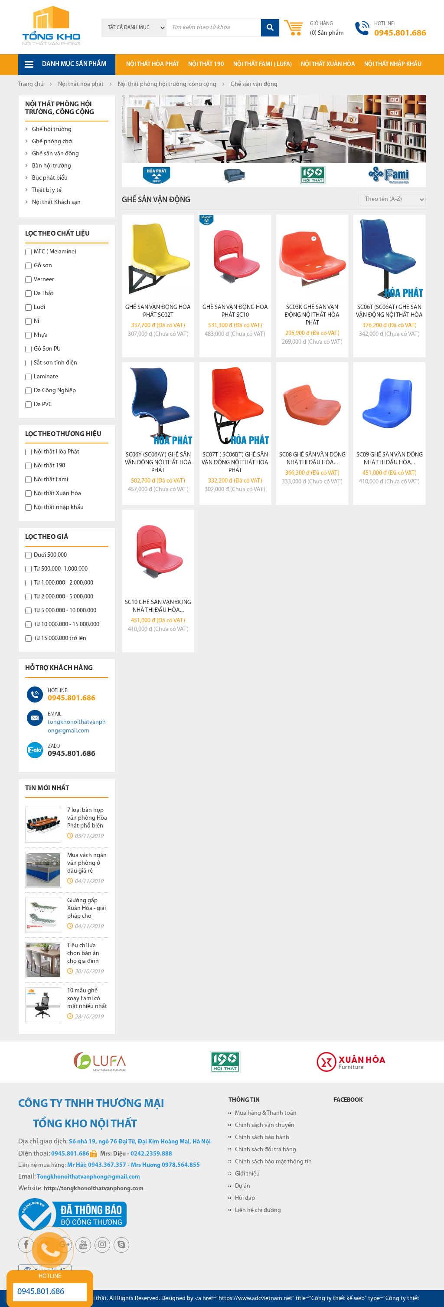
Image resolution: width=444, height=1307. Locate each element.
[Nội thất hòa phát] (156, 175)
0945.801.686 (71, 699)
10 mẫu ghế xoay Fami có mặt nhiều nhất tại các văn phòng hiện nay (87, 1006)
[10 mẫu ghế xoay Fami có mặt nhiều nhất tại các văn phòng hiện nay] (43, 1005)
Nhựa (41, 335)
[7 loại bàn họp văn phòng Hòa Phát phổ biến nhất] (43, 825)
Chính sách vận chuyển (264, 1125)
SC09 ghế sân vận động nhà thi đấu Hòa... (389, 459)
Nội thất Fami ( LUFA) (262, 64)
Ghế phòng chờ (51, 141)
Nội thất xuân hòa (328, 64)
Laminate (46, 377)
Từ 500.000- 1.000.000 (61, 569)
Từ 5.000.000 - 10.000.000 (65, 611)
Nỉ (36, 321)
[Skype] (35, 750)
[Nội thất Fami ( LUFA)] (391, 175)
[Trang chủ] (51, 26)
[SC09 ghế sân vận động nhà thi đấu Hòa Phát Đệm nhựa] (389, 404)
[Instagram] (102, 1245)
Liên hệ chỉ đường (258, 1210)
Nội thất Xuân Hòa (57, 493)
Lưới (39, 307)
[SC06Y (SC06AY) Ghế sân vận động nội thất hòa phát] (158, 404)
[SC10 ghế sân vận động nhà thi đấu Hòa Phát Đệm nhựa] (158, 552)
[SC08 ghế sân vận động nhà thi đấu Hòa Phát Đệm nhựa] (312, 404)
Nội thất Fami (51, 479)
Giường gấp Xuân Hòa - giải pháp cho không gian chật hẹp (86, 916)
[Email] (35, 718)
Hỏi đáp (245, 1198)
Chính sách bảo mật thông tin (273, 1162)
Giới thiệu (247, 1174)
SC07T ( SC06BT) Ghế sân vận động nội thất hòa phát (235, 463)
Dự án (242, 1186)
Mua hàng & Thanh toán (266, 1113)
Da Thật (43, 293)
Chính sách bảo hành (262, 1137)
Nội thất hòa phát (152, 64)
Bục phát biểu (49, 178)
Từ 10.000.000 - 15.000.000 (66, 624)
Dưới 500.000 (50, 555)
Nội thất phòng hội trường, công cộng (167, 84)
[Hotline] (35, 694)
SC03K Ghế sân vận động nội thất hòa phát (312, 315)
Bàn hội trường (51, 166)
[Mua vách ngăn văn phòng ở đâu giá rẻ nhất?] (43, 870)
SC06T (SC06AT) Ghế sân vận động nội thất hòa (389, 311)
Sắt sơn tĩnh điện (55, 363)
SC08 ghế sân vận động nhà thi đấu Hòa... (312, 459)
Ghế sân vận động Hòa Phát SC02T (158, 311)
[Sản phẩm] (235, 175)
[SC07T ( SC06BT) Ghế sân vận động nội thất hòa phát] (235, 404)
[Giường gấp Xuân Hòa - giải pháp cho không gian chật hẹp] (43, 915)
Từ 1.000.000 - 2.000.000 (63, 583)
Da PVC (43, 404)
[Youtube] (83, 1245)
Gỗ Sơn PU (47, 349)
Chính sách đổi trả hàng (265, 1149)
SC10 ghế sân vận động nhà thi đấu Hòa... (158, 606)
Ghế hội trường (51, 129)
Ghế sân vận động (55, 154)
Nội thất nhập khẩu (392, 64)
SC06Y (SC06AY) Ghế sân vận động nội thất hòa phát (158, 463)
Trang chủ (31, 84)
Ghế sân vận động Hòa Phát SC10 (235, 311)
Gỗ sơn (43, 266)
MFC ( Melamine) (55, 252)
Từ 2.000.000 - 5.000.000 (63, 597)
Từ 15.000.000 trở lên (60, 638)
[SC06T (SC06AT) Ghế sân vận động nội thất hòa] (389, 257)
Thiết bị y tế (46, 190)
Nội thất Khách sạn (56, 202)
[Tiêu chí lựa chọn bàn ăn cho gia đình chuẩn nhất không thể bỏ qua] (43, 960)
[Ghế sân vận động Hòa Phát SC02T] (158, 257)
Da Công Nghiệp (55, 391)
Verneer (44, 279)
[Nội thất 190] (312, 175)
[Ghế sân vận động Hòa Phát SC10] (235, 257)
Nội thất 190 (206, 64)
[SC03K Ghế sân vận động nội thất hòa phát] (312, 257)
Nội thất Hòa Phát (56, 452)
